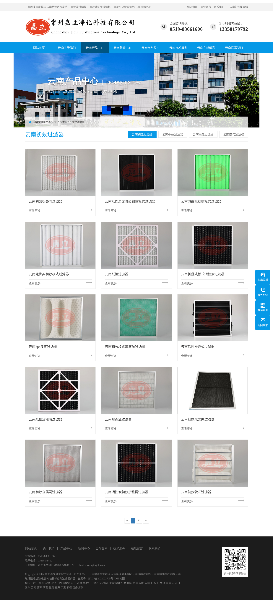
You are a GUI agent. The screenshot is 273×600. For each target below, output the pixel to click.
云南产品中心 (95, 47)
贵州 (27, 587)
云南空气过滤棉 (233, 134)
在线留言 (206, 7)
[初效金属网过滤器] (60, 463)
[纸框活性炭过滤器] (60, 390)
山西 (59, 583)
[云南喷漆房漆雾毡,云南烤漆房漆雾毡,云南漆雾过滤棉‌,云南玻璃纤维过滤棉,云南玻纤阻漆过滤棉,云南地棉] (80, 24)
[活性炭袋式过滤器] (212, 317)
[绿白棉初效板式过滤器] (212, 172)
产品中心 (62, 122)
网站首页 (39, 47)
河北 (53, 583)
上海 (94, 583)
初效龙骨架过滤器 (43, 122)
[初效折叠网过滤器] (60, 172)
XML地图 (119, 578)
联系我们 (219, 7)
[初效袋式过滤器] (212, 463)
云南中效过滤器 (172, 134)
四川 (177, 583)
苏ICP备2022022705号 (100, 578)
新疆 (69, 587)
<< (127, 520)
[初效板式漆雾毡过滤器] (136, 317)
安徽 (112, 583)
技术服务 (119, 548)
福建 (118, 583)
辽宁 (73, 583)
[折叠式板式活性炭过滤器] (212, 245)
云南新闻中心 (122, 47)
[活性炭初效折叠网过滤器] (136, 463)
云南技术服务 (178, 47)
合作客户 (102, 548)
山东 (129, 583)
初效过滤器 (78, 122)
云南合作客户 (150, 47)
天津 (47, 583)
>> (146, 520)
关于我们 (49, 548)
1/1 (139, 520)
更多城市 (78, 587)
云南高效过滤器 (203, 134)
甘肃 (51, 587)
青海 (57, 587)
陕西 (45, 587)
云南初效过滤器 (142, 134)
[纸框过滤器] (136, 245)
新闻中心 (84, 548)
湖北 (141, 583)
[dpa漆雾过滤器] (60, 317)
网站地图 (191, 7)
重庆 (171, 583)
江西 (123, 583)
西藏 (39, 587)
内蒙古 (66, 583)
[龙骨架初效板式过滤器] (60, 245)
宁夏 (63, 587)
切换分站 (243, 7)
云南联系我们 (234, 47)
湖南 (147, 583)
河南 (135, 583)
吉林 (79, 583)
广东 (153, 583)
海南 (165, 583)
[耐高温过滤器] (136, 390)
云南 (33, 587)
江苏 (100, 583)
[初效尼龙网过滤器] (212, 390)
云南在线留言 (206, 47)
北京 (41, 583)
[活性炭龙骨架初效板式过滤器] (136, 172)
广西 (159, 583)
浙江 (106, 583)
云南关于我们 (67, 47)
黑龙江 (87, 583)
